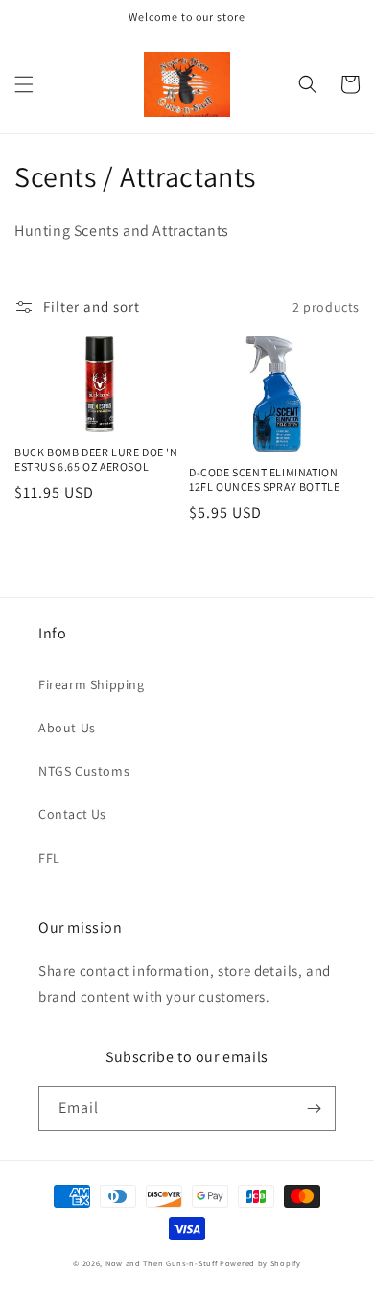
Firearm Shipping (91, 684)
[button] (24, 84)
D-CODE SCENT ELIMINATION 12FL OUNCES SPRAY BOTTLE (264, 480)
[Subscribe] (313, 1108)
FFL (49, 858)
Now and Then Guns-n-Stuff (161, 1263)
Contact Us (72, 813)
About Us (67, 727)
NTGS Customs (83, 770)
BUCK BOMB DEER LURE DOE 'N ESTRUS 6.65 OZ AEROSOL (96, 460)
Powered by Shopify (260, 1263)
